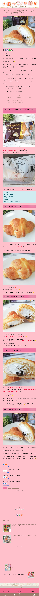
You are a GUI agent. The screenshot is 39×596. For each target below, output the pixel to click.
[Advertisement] (19, 498)
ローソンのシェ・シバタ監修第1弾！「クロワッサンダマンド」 (20, 97)
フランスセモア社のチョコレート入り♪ (15, 100)
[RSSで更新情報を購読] (21, 515)
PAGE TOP (19, 587)
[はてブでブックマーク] (8, 50)
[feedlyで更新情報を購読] (19, 515)
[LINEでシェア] (10, 50)
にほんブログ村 (6, 466)
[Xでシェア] (4, 50)
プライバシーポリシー (6, 591)
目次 (18, 95)
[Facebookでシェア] (6, 50)
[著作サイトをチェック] (17, 515)
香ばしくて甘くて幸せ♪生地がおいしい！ (15, 102)
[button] (12, 50)
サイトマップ (19, 591)
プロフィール (19, 592)
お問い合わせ (32, 591)
